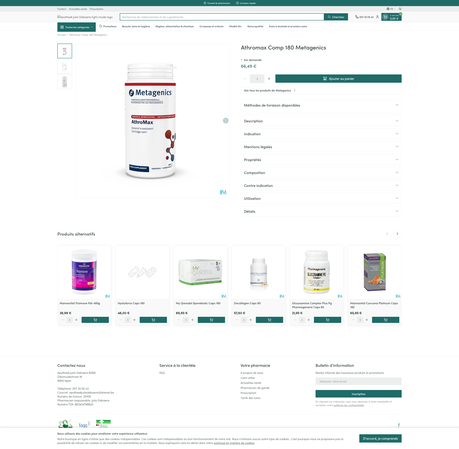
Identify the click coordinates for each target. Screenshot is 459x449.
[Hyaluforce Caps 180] (142, 272)
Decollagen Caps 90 (247, 303)
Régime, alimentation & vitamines (175, 26)
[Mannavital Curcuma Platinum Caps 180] (374, 272)
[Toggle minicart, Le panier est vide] (385, 17)
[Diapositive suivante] (397, 233)
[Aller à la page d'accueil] (85, 17)
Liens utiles (248, 378)
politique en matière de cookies (234, 443)
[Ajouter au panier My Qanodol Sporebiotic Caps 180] (211, 320)
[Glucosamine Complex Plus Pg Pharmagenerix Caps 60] (316, 272)
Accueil (61, 34)
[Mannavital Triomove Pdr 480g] (84, 272)
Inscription (358, 394)
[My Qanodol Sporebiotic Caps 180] (200, 272)
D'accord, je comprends (380, 438)
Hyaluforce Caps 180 (131, 303)
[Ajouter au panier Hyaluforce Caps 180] (153, 320)
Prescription (96, 9)
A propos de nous (252, 373)
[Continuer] (226, 120)
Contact (61, 9)
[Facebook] (399, 425)
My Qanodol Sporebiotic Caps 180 (198, 303)
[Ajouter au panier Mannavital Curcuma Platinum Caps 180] (385, 320)
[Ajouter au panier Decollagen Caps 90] (269, 320)
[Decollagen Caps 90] (258, 272)
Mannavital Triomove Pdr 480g (80, 303)
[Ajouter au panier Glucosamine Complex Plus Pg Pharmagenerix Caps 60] (327, 320)
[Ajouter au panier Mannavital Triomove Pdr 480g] (95, 320)
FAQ (162, 373)
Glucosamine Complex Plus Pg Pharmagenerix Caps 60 (312, 305)
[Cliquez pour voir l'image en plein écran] (152, 120)
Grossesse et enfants (211, 26)
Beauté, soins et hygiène (136, 26)
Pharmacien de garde (255, 388)
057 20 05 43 (80, 388)
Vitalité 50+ (235, 26)
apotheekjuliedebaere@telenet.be (91, 392)
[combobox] (222, 16)
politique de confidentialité (348, 405)
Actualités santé (78, 9)
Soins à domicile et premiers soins (288, 26)
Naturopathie (255, 26)
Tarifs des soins (250, 398)
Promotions (109, 26)
